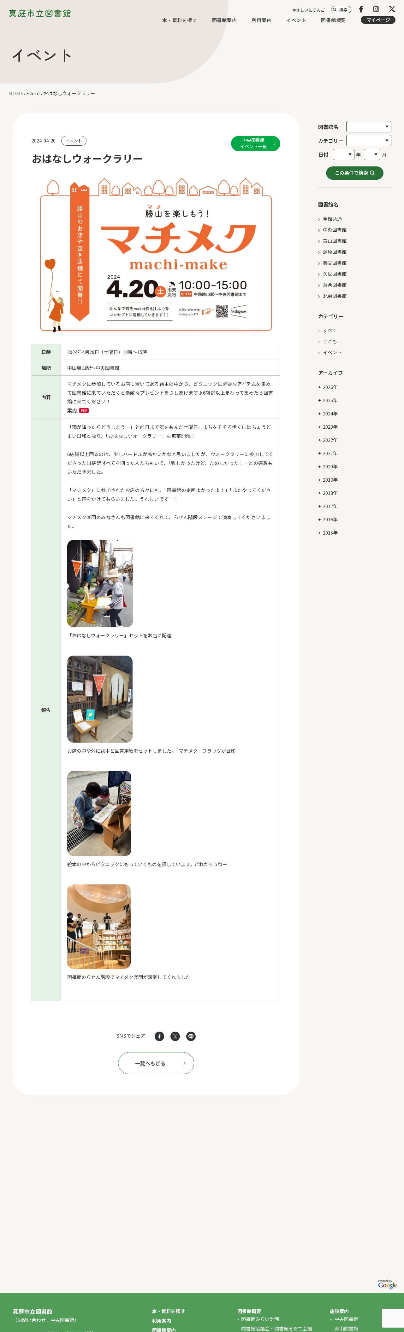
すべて (329, 330)
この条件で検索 (351, 172)
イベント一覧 (253, 143)
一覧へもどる (150, 1063)
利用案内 (261, 20)
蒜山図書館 (335, 240)
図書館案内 (224, 20)
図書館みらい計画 (260, 1319)
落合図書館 (335, 284)
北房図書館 (335, 295)
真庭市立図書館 (40, 13)
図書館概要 (333, 20)
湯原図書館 (335, 251)
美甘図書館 (335, 262)
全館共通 (332, 218)
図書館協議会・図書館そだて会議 (276, 1328)
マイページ (378, 19)
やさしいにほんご (308, 10)
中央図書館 (335, 229)
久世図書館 (335, 273)
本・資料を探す (179, 20)
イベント (296, 20)
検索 (343, 10)
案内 (72, 410)
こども (330, 341)
